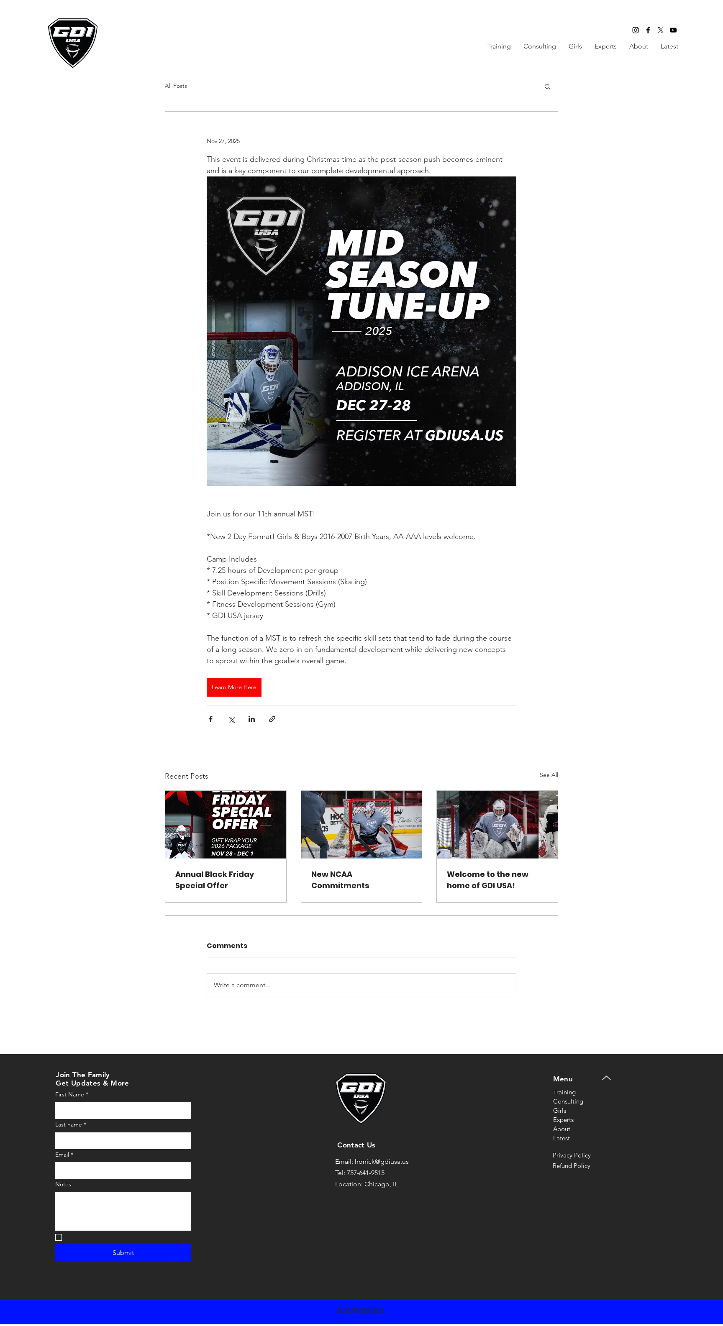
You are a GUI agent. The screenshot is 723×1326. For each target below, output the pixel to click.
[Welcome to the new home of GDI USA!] (497, 824)
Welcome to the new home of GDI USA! (487, 880)
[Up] (606, 1078)
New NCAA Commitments (340, 880)
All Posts (176, 85)
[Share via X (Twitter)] (231, 719)
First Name (71, 1094)
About (561, 1129)
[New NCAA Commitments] (361, 824)
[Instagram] (635, 30)
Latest (561, 1138)
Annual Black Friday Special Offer (214, 880)
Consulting (568, 1101)
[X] (660, 30)
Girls (559, 1110)
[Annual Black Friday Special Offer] (225, 824)
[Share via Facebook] (211, 719)
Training (564, 1092)
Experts (563, 1120)
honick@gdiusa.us (382, 1161)
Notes (63, 1184)
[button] (547, 86)
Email (64, 1154)
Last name (70, 1124)
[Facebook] (648, 30)
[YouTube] (673, 30)
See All (549, 775)
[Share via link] (272, 719)
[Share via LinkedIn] (252, 719)
